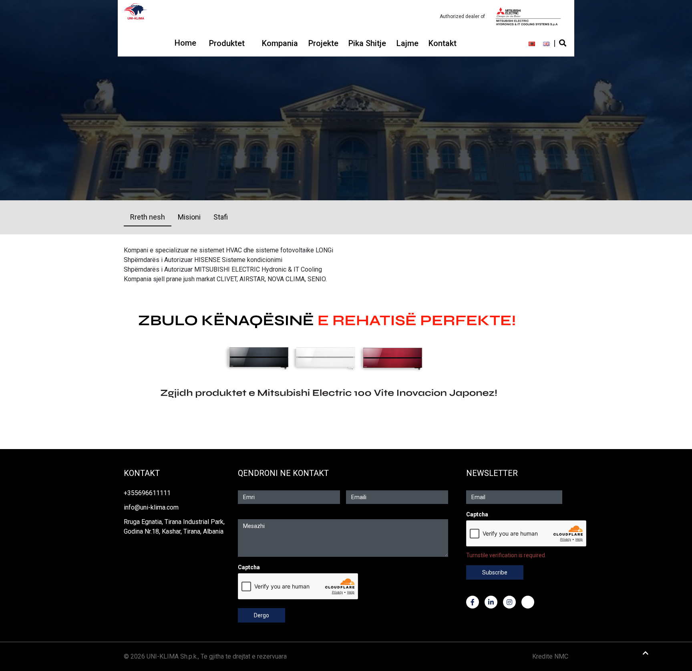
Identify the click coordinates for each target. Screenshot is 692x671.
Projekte (323, 43)
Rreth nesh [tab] (147, 217)
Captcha (249, 567)
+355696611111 (147, 493)
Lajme (407, 43)
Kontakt (442, 43)
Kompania (280, 43)
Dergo (261, 615)
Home (185, 43)
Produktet (227, 43)
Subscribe (494, 572)
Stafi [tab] (220, 217)
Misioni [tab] (189, 217)
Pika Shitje (367, 43)
